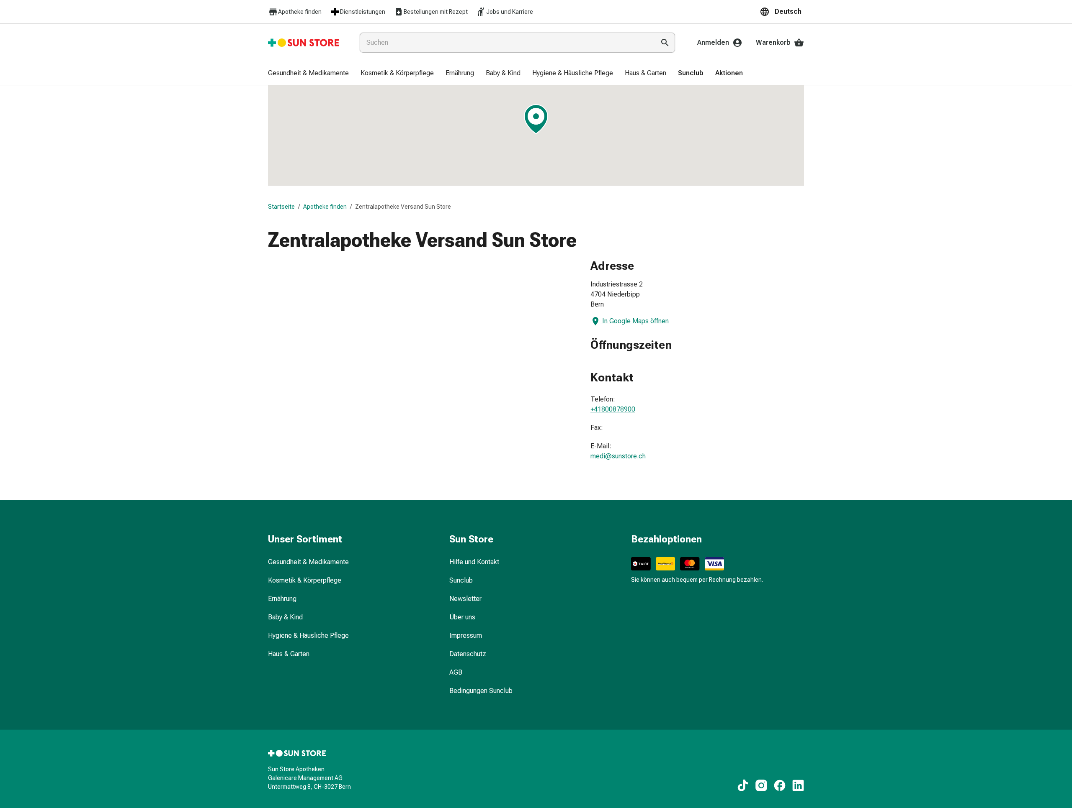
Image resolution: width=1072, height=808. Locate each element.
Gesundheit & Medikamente (308, 562)
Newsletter (465, 599)
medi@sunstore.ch (618, 456)
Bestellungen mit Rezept (436, 11)
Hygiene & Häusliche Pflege (308, 635)
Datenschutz (467, 654)
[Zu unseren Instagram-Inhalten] (761, 785)
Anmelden (713, 42)
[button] (782, 12)
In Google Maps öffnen (635, 321)
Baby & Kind (285, 617)
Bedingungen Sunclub (481, 691)
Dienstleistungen (362, 11)
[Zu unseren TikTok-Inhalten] (743, 785)
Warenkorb (773, 42)
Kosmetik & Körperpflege (304, 580)
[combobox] (506, 43)
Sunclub (461, 580)
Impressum (465, 635)
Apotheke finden (300, 11)
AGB (455, 672)
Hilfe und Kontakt (474, 562)
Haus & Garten (288, 654)
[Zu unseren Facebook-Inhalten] (780, 785)
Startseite (281, 206)
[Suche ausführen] (665, 43)
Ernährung (282, 599)
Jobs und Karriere (509, 11)
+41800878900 (612, 409)
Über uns (462, 617)
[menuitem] (308, 73)
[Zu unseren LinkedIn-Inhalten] (798, 785)
